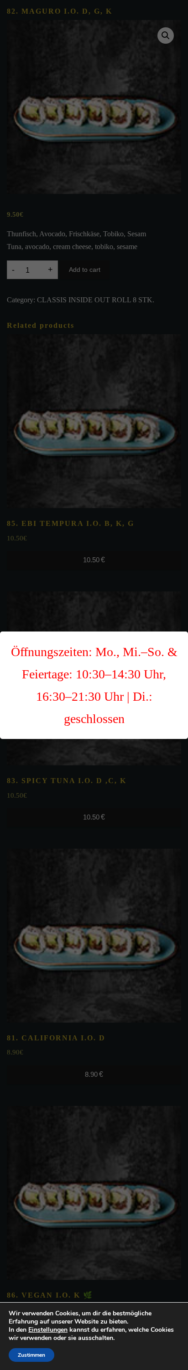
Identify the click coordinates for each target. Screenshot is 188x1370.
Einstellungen (48, 1330)
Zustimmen (31, 1355)
